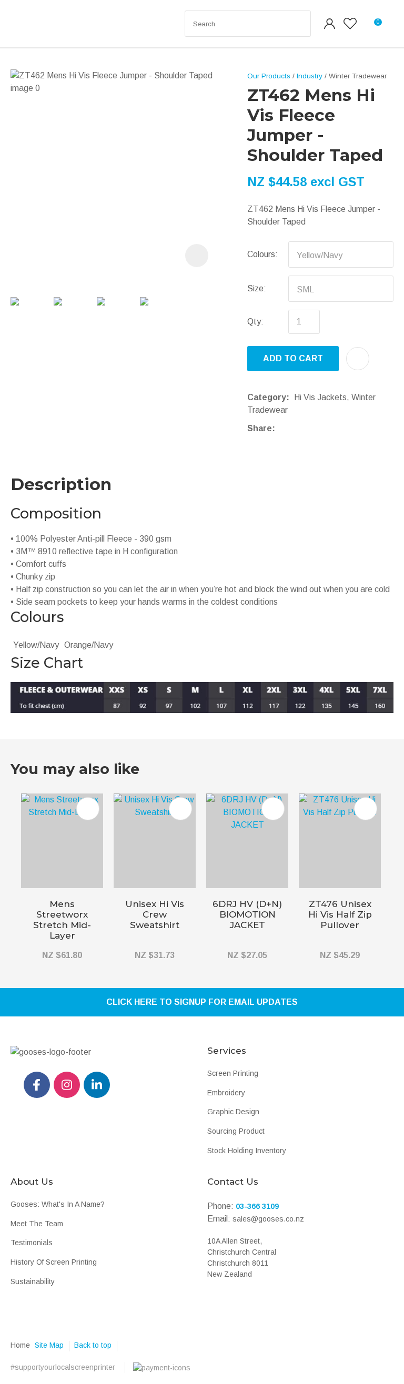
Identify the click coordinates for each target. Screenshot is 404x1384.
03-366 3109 (257, 1206)
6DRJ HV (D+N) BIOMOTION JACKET (247, 914)
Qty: (255, 321)
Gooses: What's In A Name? (58, 1204)
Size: (256, 288)
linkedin (97, 1085)
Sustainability (33, 1281)
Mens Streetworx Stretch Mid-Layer (62, 920)
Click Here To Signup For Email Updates (202, 1002)
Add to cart (293, 358)
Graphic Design (233, 1111)
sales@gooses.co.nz (268, 1219)
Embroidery (226, 1092)
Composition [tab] (56, 513)
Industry (309, 76)
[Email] (312, 428)
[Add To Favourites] (357, 358)
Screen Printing (232, 1073)
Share (259, 428)
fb (37, 1085)
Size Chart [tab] (47, 662)
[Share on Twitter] (295, 428)
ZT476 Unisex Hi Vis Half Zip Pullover (340, 914)
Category (266, 397)
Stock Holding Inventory (246, 1150)
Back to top (93, 1345)
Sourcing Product (236, 1131)
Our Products (268, 76)
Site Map (49, 1345)
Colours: (262, 254)
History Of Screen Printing (54, 1262)
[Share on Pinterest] (328, 428)
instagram (67, 1085)
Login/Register (330, 23)
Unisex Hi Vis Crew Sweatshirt (154, 914)
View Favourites (350, 23)
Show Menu (32, 23)
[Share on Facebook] (282, 428)
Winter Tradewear (358, 76)
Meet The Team (37, 1223)
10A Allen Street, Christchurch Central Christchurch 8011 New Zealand (241, 1257)
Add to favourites (87, 808)
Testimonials (32, 1242)
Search (298, 24)
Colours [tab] (37, 617)
